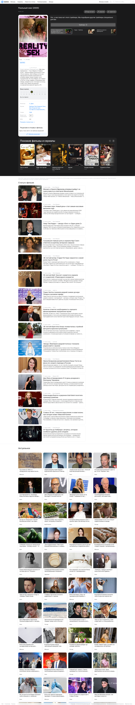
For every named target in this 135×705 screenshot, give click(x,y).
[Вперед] (113, 140)
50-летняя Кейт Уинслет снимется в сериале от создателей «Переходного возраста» (60, 276)
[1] (21, 94)
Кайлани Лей (33, 106)
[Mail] (2, 2)
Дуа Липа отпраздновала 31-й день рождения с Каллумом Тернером (61, 379)
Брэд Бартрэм (40, 109)
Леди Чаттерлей (41, 167)
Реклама (13, 703)
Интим (70, 167)
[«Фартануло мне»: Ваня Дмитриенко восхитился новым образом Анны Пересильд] (105, 664)
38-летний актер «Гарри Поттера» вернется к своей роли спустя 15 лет (63, 259)
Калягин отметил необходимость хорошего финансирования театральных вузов (60, 310)
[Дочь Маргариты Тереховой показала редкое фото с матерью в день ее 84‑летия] (30, 614)
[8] (39, 94)
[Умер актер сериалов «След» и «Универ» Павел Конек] (30, 589)
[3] (26, 94)
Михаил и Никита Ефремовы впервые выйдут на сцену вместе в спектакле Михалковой (61, 190)
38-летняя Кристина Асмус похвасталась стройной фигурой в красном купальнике (63, 328)
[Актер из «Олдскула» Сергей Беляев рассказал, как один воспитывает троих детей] (30, 514)
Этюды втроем (89, 167)
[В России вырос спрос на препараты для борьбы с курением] (80, 589)
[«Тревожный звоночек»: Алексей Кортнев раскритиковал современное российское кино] (80, 464)
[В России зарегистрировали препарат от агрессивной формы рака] (55, 689)
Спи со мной (24, 167)
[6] (34, 94)
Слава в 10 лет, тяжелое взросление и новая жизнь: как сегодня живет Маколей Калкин (63, 413)
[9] (42, 94)
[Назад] (110, 140)
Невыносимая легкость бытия (58, 168)
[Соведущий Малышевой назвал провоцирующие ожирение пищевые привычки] (55, 564)
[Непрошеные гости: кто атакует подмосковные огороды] (105, 514)
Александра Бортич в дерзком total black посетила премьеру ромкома (62, 396)
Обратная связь (128, 703)
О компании (7, 703)
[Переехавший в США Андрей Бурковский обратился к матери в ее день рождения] (55, 464)
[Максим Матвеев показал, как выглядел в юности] (105, 689)
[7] (37, 94)
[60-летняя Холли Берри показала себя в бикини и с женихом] (30, 689)
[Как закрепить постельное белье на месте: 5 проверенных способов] (80, 564)
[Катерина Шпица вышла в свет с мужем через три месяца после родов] (80, 514)
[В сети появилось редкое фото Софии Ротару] (80, 689)
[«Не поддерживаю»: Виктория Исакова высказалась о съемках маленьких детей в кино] (55, 539)
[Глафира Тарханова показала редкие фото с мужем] (55, 589)
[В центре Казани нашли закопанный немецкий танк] (55, 639)
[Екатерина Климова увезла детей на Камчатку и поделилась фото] (80, 539)
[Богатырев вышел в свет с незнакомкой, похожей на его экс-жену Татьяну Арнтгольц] (80, 614)
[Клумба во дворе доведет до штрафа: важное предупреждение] (80, 639)
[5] (32, 94)
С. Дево (31, 103)
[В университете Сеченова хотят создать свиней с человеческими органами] (105, 539)
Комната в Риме (105, 167)
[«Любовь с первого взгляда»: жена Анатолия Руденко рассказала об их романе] (105, 564)
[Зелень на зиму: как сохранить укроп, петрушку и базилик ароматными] (55, 514)
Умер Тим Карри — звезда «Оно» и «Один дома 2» (62, 223)
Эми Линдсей (33, 108)
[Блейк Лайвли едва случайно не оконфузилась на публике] (105, 639)
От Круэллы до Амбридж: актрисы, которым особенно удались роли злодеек (60, 431)
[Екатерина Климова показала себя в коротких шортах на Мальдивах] (105, 589)
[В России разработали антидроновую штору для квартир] (30, 639)
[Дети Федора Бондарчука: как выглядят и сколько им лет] (55, 489)
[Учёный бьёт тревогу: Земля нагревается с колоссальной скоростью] (80, 664)
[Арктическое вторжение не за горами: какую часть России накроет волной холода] (55, 614)
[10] (45, 94)
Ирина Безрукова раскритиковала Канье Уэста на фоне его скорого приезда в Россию (62, 362)
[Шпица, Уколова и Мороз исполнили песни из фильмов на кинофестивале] (30, 664)
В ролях (22, 106)
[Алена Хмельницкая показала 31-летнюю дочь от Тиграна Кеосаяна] (30, 564)
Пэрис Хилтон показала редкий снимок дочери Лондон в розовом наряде (61, 293)
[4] (29, 94)
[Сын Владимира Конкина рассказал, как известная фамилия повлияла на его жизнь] (105, 489)
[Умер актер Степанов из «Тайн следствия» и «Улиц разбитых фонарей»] (105, 614)
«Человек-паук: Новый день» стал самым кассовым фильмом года (63, 207)
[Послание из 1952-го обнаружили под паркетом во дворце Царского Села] (30, 464)
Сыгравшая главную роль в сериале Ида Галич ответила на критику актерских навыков (61, 242)
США (30, 112)
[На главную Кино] (6, 2)
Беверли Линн (41, 106)
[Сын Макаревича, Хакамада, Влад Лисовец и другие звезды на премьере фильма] (30, 489)
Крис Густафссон (34, 108)
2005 (20, 59)
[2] (24, 94)
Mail (2, 703)
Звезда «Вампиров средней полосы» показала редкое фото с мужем (61, 345)
